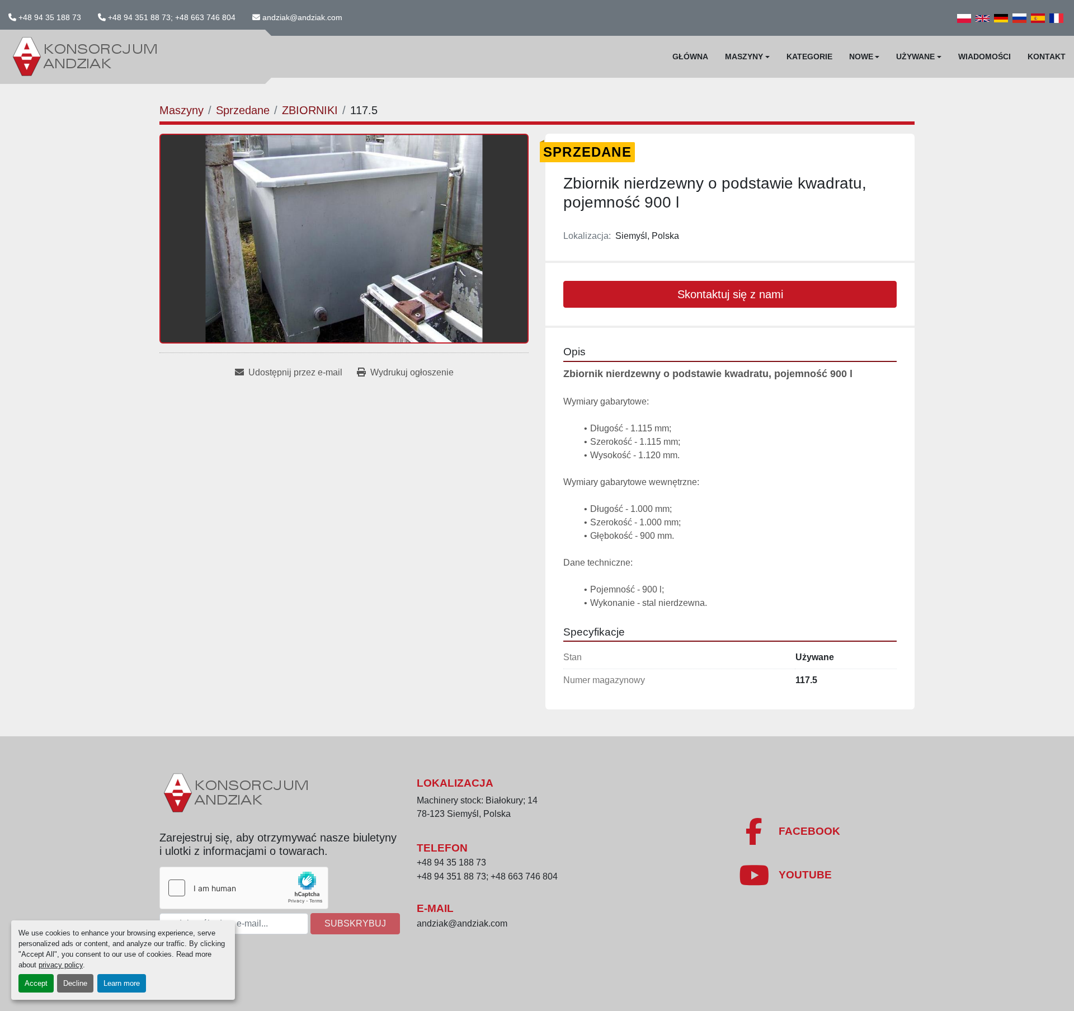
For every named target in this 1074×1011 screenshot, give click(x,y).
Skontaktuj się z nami (730, 294)
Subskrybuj (355, 923)
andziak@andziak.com (302, 17)
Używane (915, 56)
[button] (747, 57)
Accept (36, 983)
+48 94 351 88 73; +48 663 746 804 (171, 17)
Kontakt (1047, 56)
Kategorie (809, 56)
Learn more (121, 983)
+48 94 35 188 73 (49, 17)
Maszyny (744, 56)
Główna (690, 56)
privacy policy (61, 965)
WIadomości (984, 56)
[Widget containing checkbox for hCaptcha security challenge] (243, 888)
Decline (75, 983)
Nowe (861, 56)
